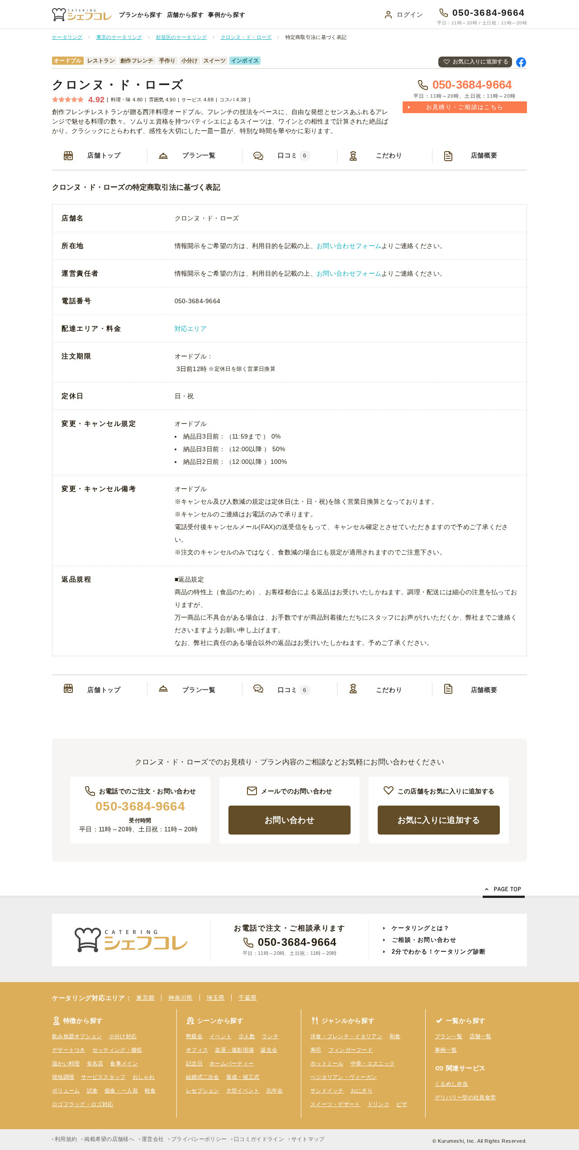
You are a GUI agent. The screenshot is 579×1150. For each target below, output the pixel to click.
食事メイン (124, 1063)
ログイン (410, 14)
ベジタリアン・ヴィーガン (343, 1077)
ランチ (270, 1036)
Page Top (504, 890)
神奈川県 (180, 997)
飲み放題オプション (77, 1036)
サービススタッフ (103, 1077)
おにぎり (362, 1091)
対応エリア (191, 328)
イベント (220, 1036)
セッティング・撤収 (117, 1050)
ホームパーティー (231, 1063)
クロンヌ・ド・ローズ (118, 84)
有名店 (95, 1063)
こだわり (389, 155)
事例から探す (226, 14)
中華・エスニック (373, 1063)
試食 (92, 1091)
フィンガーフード (350, 1050)
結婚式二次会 (202, 1077)
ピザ (402, 1104)
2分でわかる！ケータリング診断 (439, 951)
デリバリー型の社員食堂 (465, 1097)
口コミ (292, 155)
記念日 (194, 1063)
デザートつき (68, 1050)
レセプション (202, 1091)
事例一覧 (446, 1050)
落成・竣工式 (243, 1077)
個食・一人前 (121, 1091)
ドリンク (378, 1104)
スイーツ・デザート (335, 1104)
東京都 (145, 997)
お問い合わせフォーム (349, 245)
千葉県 (247, 997)
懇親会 (194, 1036)
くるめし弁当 (451, 1084)
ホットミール (327, 1063)
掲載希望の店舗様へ (109, 1139)
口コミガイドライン (259, 1139)
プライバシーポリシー (199, 1139)
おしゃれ (144, 1077)
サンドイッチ (327, 1091)
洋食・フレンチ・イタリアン (346, 1036)
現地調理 (63, 1077)
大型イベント (243, 1091)
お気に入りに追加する (480, 61)
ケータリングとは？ (421, 928)
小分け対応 (123, 1036)
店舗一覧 (481, 1036)
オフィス (197, 1050)
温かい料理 (66, 1063)
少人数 (246, 1036)
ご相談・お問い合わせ (424, 939)
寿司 (316, 1050)
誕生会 (269, 1050)
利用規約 (66, 1139)
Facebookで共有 (521, 62)
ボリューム (66, 1091)
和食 (395, 1036)
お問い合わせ (289, 820)
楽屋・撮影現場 (234, 1050)
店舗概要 (484, 155)
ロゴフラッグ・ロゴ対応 (82, 1104)
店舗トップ (104, 155)
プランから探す (140, 14)
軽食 (150, 1091)
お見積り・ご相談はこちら (465, 107)
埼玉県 (216, 997)
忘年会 (274, 1091)
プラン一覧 (199, 155)
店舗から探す (185, 14)
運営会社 (153, 1139)
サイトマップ (308, 1139)
